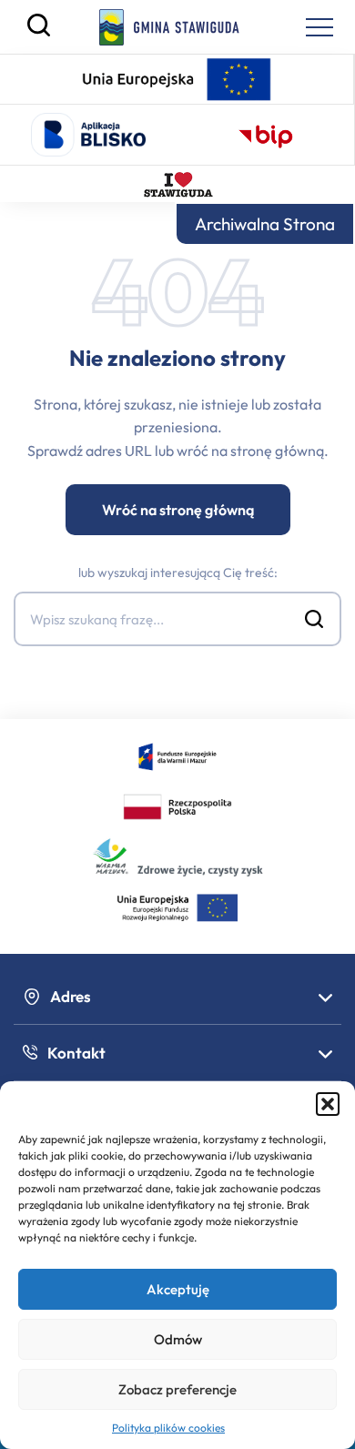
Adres (70, 996)
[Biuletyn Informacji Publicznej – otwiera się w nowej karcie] (266, 135)
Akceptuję (178, 1289)
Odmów (178, 1339)
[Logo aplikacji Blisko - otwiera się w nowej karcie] (88, 134)
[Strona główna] (169, 27)
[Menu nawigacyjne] (319, 27)
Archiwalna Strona (265, 224)
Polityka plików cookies (168, 1427)
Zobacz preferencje (177, 1389)
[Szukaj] (38, 32)
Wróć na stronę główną (178, 510)
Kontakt (76, 1052)
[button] (328, 1104)
